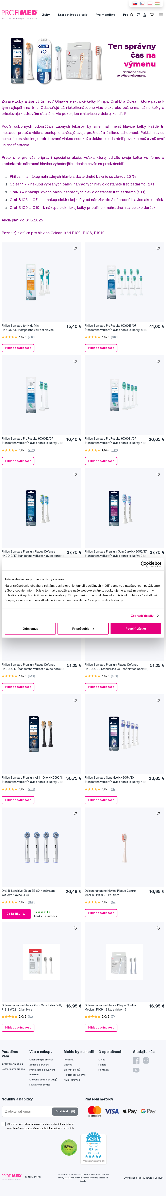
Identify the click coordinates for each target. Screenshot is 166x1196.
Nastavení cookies (39, 1084)
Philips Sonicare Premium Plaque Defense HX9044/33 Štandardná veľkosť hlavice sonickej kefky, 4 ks (116, 667)
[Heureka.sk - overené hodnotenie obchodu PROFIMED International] (93, 1148)
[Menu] (161, 14)
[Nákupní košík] (152, 14)
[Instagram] (146, 1060)
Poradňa (68, 1059)
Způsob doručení (39, 1064)
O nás (101, 1059)
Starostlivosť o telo (72, 14)
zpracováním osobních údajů (40, 1128)
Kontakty (103, 1069)
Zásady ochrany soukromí (69, 1178)
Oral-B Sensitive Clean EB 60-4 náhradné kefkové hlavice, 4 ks (28, 892)
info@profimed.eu (12, 1063)
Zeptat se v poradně (13, 1069)
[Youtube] (136, 1070)
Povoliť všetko (136, 628)
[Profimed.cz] (20, 14)
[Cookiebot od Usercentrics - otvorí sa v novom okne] (143, 564)
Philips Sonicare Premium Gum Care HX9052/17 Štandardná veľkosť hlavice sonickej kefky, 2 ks (116, 553)
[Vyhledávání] (131, 15)
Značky (68, 1064)
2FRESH (159, 1177)
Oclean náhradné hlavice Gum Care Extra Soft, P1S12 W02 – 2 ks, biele (32, 1007)
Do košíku (13, 913)
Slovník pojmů (72, 1069)
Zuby (46, 14)
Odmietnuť (30, 628)
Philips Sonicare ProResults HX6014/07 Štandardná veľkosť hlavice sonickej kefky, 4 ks (115, 440)
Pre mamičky (105, 14)
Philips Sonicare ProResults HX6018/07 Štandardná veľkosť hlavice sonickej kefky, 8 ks (116, 327)
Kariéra (102, 1064)
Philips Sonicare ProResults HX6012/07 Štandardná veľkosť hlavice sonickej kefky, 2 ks (32, 440)
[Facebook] (136, 1060)
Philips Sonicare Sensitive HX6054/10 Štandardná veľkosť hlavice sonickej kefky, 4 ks (115, 779)
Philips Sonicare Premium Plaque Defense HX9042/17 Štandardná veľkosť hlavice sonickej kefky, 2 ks (33, 554)
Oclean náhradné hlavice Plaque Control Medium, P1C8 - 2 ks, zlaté (110, 892)
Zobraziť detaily (142, 615)
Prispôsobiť (80, 628)
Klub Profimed (72, 1079)
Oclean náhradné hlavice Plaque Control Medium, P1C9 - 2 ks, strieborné (110, 1007)
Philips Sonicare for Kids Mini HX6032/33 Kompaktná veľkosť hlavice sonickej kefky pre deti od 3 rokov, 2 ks (28, 328)
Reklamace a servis (74, 1074)
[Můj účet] (144, 15)
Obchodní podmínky (41, 1059)
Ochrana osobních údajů (43, 1079)
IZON (149, 1177)
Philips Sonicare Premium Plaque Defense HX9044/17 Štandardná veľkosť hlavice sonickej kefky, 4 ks (33, 667)
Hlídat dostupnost (18, 347)
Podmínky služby (90, 1178)
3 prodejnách (50, 916)
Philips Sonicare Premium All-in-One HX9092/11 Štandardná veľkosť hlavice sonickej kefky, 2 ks (32, 779)
